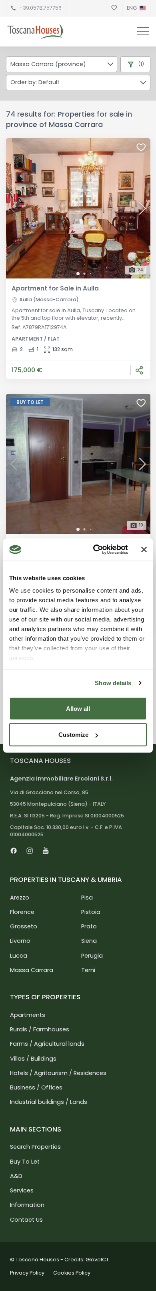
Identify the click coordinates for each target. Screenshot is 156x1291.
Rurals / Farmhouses (39, 1029)
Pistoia (90, 912)
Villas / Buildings (33, 1059)
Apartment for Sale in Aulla (55, 288)
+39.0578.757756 (40, 7)
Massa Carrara (31, 970)
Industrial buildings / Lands (48, 1102)
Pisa (87, 898)
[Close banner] (144, 549)
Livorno (20, 941)
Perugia (92, 956)
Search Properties (35, 1147)
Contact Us (26, 1220)
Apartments (27, 1015)
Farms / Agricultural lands (47, 1044)
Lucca (18, 956)
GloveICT (97, 1259)
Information (27, 1205)
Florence (22, 912)
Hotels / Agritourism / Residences (58, 1073)
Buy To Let (25, 1162)
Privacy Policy (27, 1272)
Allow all (78, 708)
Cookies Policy (71, 1272)
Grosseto (23, 926)
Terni (88, 970)
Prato (89, 926)
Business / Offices (36, 1087)
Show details (113, 683)
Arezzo (19, 898)
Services (22, 1190)
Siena (89, 941)
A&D (16, 1176)
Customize (73, 734)
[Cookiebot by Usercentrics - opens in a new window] (96, 550)
